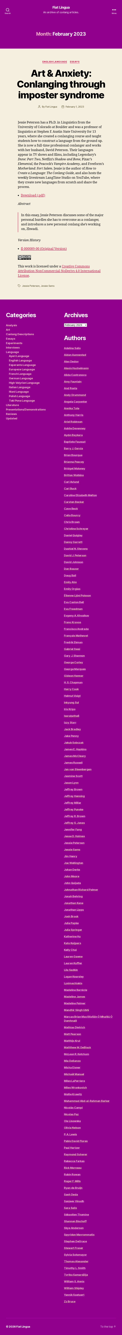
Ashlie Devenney (75, 428)
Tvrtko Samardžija (76, 1274)
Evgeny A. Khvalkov (76, 615)
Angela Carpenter (75, 401)
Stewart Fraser (73, 1248)
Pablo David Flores (76, 1141)
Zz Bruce (69, 1301)
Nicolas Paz (71, 1114)
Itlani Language (19, 391)
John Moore (71, 876)
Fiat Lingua (61, 7)
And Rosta (70, 388)
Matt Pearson (72, 1034)
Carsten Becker (74, 501)
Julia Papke (71, 923)
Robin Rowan (72, 1174)
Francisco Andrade (76, 629)
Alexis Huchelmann (76, 368)
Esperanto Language (22, 365)
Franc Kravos (72, 622)
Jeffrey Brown (73, 789)
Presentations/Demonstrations (26, 409)
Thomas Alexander (76, 1261)
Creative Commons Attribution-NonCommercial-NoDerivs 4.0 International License (59, 271)
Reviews (11, 414)
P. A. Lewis (70, 1134)
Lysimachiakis (73, 983)
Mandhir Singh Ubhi (76, 1010)
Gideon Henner (73, 675)
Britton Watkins (74, 475)
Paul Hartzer (72, 1147)
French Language (20, 373)
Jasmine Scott (73, 776)
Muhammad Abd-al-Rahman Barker (87, 1100)
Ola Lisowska (72, 1121)
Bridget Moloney (74, 468)
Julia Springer (73, 929)
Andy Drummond (75, 395)
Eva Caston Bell (74, 602)
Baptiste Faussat (75, 441)
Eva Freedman (73, 608)
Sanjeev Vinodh (74, 1201)
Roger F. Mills (72, 1181)
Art (8, 329)
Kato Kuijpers (72, 943)
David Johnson (73, 562)
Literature (12, 405)
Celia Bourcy (72, 515)
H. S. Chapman (73, 682)
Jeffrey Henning (74, 796)
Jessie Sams (47, 285)
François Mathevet (76, 635)
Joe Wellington (73, 862)
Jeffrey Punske (73, 809)
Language (12, 352)
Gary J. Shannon (74, 655)
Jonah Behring (73, 896)
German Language (21, 378)
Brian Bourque (73, 455)
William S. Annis (74, 1281)
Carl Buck (70, 488)
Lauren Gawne (73, 956)
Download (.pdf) (33, 195)
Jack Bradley (72, 729)
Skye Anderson (74, 1228)
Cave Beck (71, 508)
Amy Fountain (73, 381)
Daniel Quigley (73, 535)
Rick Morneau (73, 1167)
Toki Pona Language (22, 400)
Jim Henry (70, 856)
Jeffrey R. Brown (74, 816)
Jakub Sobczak (73, 742)
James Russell (73, 762)
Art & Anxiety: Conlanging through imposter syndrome (61, 84)
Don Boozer (71, 568)
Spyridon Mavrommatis (79, 1234)
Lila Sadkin (71, 969)
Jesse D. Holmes (74, 836)
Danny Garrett (73, 542)
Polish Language (19, 396)
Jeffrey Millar (72, 802)
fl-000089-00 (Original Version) (44, 249)
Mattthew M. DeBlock (77, 1047)
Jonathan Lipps (74, 909)
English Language (54, 61)
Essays (74, 61)
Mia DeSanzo (72, 1060)
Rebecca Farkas (74, 1161)
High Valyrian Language (24, 382)
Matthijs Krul (72, 1040)
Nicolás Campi (73, 1107)
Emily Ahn (70, 582)
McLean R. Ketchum (76, 1054)
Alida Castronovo (75, 374)
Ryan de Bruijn (73, 1187)
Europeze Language (22, 369)
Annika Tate (71, 408)
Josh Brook (71, 916)
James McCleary (75, 756)
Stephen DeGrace (75, 1241)
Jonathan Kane (73, 903)
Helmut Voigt (72, 695)
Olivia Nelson (72, 1127)
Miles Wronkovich (75, 1087)
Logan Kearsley (74, 976)
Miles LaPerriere (74, 1080)
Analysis (11, 325)
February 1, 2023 (75, 106)
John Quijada (72, 883)
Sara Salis (70, 1207)
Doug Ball (70, 575)
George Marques (75, 669)
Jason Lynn (71, 782)
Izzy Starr (70, 722)
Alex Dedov (71, 361)
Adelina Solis (72, 348)
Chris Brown (72, 522)
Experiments (14, 343)
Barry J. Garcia (73, 448)
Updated (11, 418)
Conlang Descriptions (20, 334)
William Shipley (74, 1288)
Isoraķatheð (71, 715)
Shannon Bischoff (75, 1221)
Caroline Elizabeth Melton (80, 495)
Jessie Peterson (31, 285)
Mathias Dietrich (74, 1027)
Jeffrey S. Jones (74, 822)
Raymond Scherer (75, 1154)
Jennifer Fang (73, 829)
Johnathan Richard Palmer (81, 889)
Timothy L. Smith (75, 1268)
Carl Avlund (71, 481)
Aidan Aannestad (75, 354)
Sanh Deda (71, 1194)
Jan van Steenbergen (78, 769)
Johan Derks (72, 869)
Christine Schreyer (76, 528)
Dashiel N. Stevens (76, 548)
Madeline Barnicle (75, 990)
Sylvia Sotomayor (75, 1254)
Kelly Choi (70, 949)
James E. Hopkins (75, 749)
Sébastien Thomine (76, 1214)
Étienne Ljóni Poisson (77, 595)
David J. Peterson (75, 555)
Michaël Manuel (74, 1074)
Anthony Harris (73, 415)
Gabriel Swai (72, 649)
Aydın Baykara (73, 435)
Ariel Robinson (73, 421)
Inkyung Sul (71, 702)
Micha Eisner (72, 1067)
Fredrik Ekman (73, 642)
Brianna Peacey (74, 461)
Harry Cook (71, 689)
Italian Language (19, 387)
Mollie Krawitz (73, 1094)
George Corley (73, 662)
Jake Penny (71, 735)
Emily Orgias (72, 588)
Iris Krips (69, 709)
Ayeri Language (19, 356)
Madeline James (74, 996)
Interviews (12, 347)
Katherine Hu (72, 936)
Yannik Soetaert (74, 1294)
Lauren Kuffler (73, 963)
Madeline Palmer (75, 1003)
